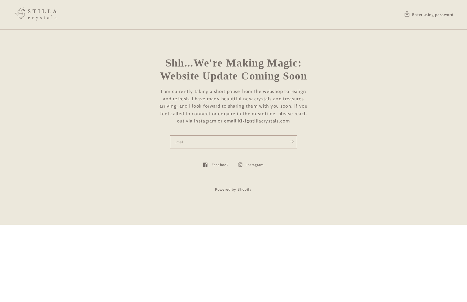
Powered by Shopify (233, 189)
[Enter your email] (291, 141)
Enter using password (432, 14)
